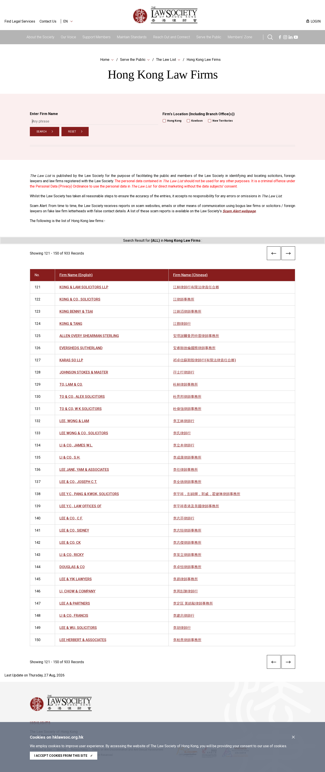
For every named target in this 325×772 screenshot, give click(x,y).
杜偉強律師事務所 (187, 409)
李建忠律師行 (183, 615)
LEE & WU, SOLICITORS (78, 628)
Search (41, 131)
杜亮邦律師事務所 (187, 397)
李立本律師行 (183, 445)
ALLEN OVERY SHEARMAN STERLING (89, 336)
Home (104, 59)
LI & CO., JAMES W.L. (76, 445)
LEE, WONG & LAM (74, 421)
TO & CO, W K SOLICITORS (80, 409)
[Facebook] (280, 36)
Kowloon (197, 120)
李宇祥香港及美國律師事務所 (196, 506)
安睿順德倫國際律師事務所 (194, 348)
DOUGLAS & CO (72, 567)
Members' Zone (240, 37)
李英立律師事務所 (187, 555)
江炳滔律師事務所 (187, 311)
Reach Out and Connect (171, 37)
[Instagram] (285, 36)
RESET (72, 131)
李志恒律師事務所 (187, 530)
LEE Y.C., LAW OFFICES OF (80, 506)
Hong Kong (174, 120)
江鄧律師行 (182, 324)
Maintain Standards (132, 37)
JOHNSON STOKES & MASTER (83, 372)
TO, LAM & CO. (71, 384)
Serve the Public (208, 37)
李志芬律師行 (183, 518)
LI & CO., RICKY (71, 555)
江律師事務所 (183, 299)
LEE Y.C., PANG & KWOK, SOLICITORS (89, 494)
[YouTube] (295, 36)
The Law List (166, 59)
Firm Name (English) (76, 275)
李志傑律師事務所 (187, 542)
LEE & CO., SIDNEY (74, 530)
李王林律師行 (183, 421)
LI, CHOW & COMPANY (77, 591)
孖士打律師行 (183, 372)
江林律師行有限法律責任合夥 (196, 287)
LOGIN (316, 21)
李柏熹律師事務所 (187, 640)
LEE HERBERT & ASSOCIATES (82, 640)
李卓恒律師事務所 (187, 567)
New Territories (222, 120)
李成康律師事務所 (187, 457)
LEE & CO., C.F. (71, 518)
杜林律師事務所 (185, 384)
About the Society (40, 37)
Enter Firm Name (44, 114)
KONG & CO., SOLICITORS (79, 299)
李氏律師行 (182, 433)
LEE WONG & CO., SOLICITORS (83, 433)
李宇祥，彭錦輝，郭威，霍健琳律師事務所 (206, 494)
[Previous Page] (274, 254)
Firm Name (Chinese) (190, 275)
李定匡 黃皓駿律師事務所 (193, 603)
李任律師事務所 (185, 469)
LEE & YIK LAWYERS (75, 579)
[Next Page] (288, 254)
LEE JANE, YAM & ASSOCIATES (84, 469)
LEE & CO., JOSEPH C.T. (78, 482)
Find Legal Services (19, 21)
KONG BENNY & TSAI (76, 311)
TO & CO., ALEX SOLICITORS (82, 397)
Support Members (96, 37)
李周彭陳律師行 (185, 591)
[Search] (270, 36)
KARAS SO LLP (71, 360)
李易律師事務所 (185, 579)
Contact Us (48, 21)
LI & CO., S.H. (69, 457)
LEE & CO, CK (70, 542)
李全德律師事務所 (187, 482)
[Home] (188, 15)
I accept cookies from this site (63, 755)
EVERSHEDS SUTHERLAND (81, 348)
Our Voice (68, 37)
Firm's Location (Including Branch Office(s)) (198, 114)
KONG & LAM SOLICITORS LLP (83, 287)
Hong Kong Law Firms (204, 59)
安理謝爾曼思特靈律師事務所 (196, 336)
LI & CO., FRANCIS (73, 615)
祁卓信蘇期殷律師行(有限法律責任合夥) (204, 360)
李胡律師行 (182, 628)
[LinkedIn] (290, 36)
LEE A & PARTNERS (74, 603)
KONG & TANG (70, 324)
